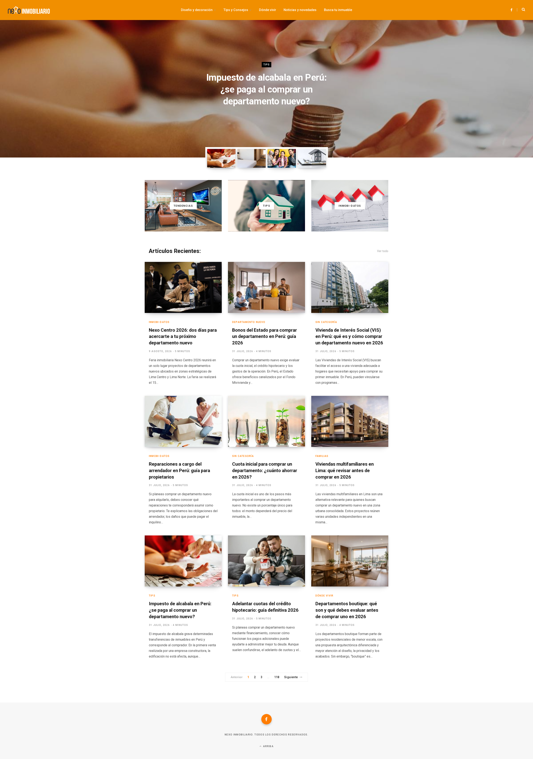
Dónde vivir (324, 595)
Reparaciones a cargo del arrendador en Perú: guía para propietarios (179, 470)
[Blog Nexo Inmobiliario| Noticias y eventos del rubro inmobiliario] (29, 10)
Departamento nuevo (248, 322)
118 (276, 677)
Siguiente (291, 677)
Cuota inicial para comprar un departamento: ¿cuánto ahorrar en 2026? (264, 470)
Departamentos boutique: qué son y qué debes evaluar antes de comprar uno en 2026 (346, 610)
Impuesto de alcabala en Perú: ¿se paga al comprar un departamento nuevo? (266, 89)
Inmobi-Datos (159, 322)
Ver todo (382, 251)
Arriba (267, 746)
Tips (266, 64)
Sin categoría (326, 322)
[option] (266, 89)
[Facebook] (266, 719)
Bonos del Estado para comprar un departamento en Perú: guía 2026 (264, 337)
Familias (322, 456)
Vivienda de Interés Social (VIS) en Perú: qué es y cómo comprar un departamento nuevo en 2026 (349, 337)
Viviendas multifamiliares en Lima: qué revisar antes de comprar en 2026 (344, 470)
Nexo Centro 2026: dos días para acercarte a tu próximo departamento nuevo (183, 337)
